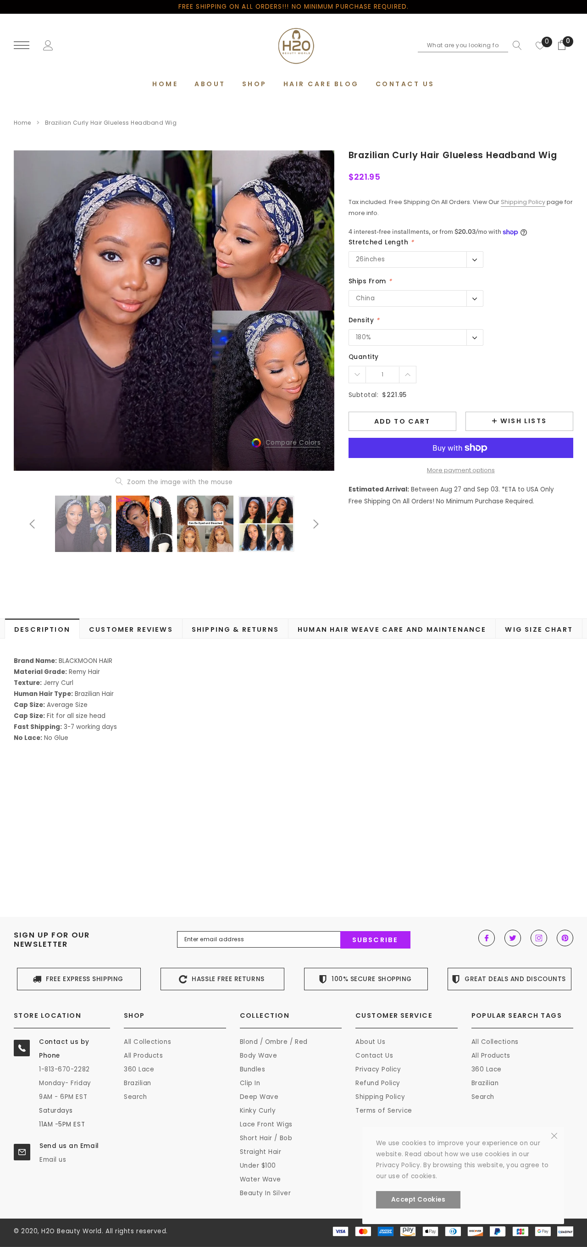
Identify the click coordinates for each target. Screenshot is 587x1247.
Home (22, 123)
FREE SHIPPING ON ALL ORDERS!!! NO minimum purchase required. (293, 6)
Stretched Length (381, 242)
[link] (83, 524)
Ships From (370, 281)
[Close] (554, 1135)
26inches (370, 259)
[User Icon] (48, 44)
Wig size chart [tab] (538, 629)
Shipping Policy (523, 202)
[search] (515, 45)
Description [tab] (42, 629)
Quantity (364, 357)
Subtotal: (364, 395)
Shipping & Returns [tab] (235, 629)
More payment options (461, 470)
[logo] (293, 46)
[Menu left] (21, 45)
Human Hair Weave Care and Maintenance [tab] (392, 629)
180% (363, 337)
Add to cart (402, 421)
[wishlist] (540, 45)
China (365, 298)
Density (364, 320)
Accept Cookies (418, 1199)
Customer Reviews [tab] (131, 629)
